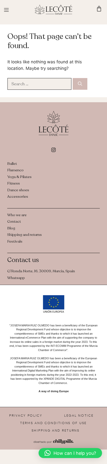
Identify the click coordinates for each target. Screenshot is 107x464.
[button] (70, 453)
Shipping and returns (56, 430)
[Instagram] (53, 150)
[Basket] (99, 9)
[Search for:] (40, 83)
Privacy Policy (26, 415)
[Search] (80, 84)
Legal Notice (79, 415)
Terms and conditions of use (53, 423)
